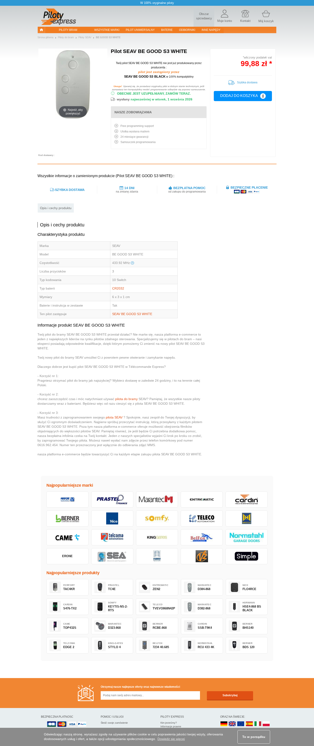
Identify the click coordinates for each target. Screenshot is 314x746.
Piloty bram (68, 30)
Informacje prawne (170, 726)
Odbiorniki (187, 30)
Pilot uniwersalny (140, 30)
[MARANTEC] (157, 499)
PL (266, 724)
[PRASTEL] (112, 499)
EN (241, 724)
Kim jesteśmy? (168, 722)
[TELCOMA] (112, 537)
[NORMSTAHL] (247, 537)
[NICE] (112, 518)
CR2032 (118, 288)
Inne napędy (211, 30)
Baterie (167, 30)
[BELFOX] (202, 537)
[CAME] (67, 537)
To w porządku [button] (253, 737)
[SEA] (112, 556)
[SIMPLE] (247, 556)
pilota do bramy (126, 399)
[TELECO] (202, 518)
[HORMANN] (247, 518)
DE (224, 724)
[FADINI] (157, 556)
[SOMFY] (157, 518)
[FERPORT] (67, 499)
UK (232, 724)
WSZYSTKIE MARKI (106, 30)
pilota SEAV (114, 417)
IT (258, 724)
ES (249, 724)
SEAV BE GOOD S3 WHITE (132, 314)
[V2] (202, 556)
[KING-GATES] (157, 537)
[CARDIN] (247, 499)
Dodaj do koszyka (239, 96)
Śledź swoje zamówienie (114, 722)
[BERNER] (67, 518)
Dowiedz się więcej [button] (171, 739)
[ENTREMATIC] (202, 499)
